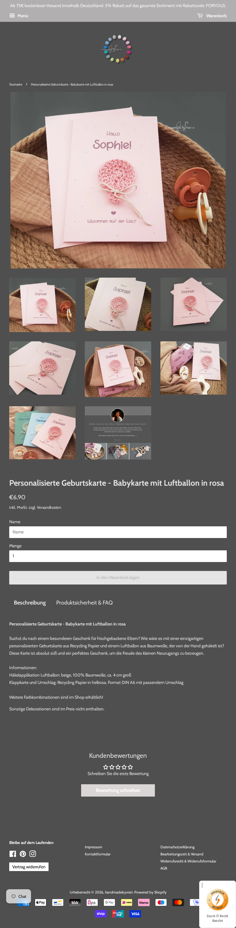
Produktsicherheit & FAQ (84, 602)
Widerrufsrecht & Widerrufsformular (188, 861)
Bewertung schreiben (118, 790)
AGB (163, 868)
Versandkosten (49, 507)
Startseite (15, 84)
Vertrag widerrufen (28, 867)
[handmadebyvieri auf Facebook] (12, 855)
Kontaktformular (98, 854)
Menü (22, 15)
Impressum (93, 847)
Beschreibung (30, 602)
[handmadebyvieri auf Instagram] (32, 855)
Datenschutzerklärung (177, 847)
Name (14, 521)
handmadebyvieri (119, 892)
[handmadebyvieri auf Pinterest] (22, 855)
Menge (15, 545)
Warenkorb (216, 15)
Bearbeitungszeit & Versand (181, 854)
